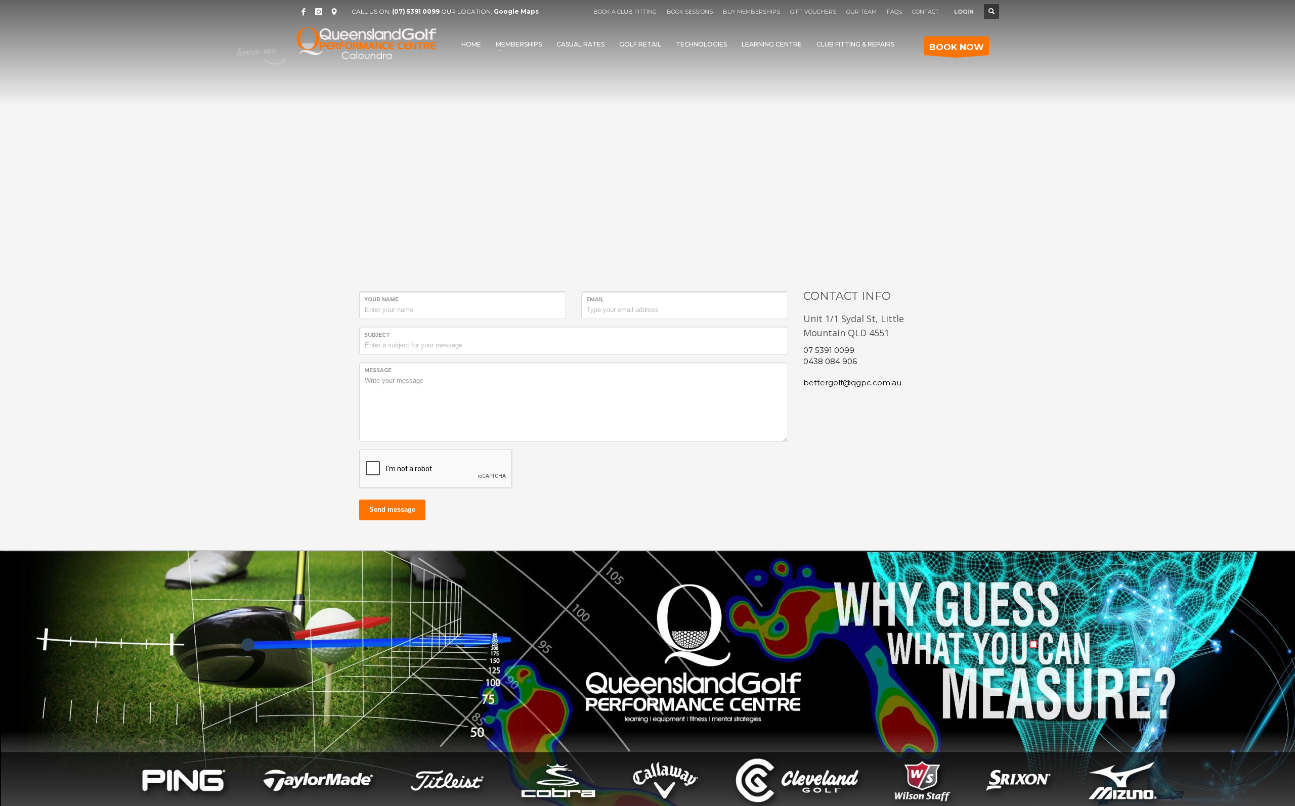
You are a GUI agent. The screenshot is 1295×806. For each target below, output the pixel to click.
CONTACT (925, 11)
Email (594, 299)
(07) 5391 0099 (416, 11)
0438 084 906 (830, 361)
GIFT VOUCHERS (813, 11)
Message (378, 370)
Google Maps (516, 11)
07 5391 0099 (828, 350)
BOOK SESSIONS (690, 11)
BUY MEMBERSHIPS (751, 11)
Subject (377, 335)
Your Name (381, 299)
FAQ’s (894, 11)
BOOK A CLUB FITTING (625, 11)
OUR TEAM (861, 11)
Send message (392, 509)
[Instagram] (318, 11)
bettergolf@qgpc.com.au (852, 382)
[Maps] (333, 11)
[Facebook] (303, 11)
